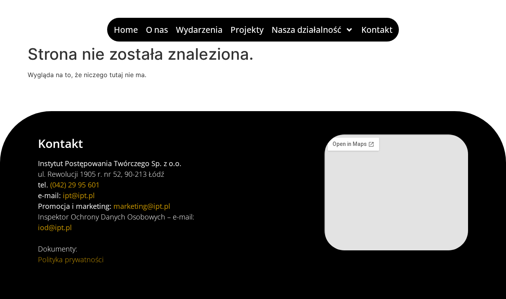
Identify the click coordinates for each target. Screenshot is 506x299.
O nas (157, 29)
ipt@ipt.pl (79, 195)
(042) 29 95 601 (75, 184)
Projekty (247, 29)
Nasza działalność (306, 29)
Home (126, 29)
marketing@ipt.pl (141, 206)
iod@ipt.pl (55, 227)
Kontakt (377, 29)
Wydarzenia (199, 29)
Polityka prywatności (71, 259)
